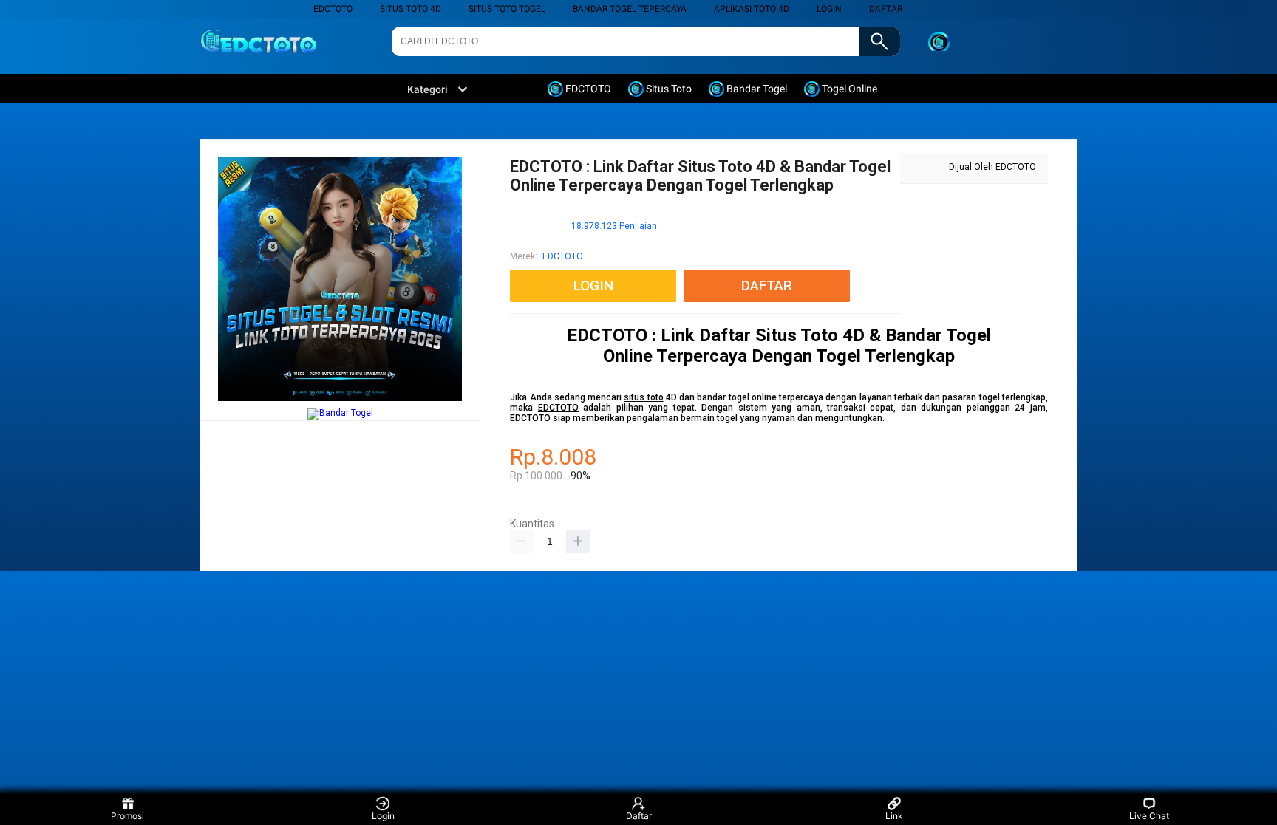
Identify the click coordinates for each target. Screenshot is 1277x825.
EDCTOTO (333, 9)
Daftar (639, 815)
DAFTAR (885, 9)
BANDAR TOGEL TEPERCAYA (630, 9)
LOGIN (829, 9)
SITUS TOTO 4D (410, 9)
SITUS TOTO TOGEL (507, 9)
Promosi (127, 815)
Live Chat (1149, 815)
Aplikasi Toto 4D (751, 9)
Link (894, 815)
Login (383, 815)
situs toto (643, 397)
